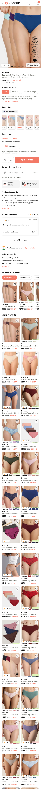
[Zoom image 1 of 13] (20, 37)
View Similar (34, 65)
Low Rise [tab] (15, 92)
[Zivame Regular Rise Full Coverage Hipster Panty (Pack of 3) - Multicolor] (11, 431)
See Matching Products (10, 102)
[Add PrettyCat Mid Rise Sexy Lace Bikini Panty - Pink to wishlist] (36, 354)
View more (5, 208)
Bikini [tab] (6, 92)
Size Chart (12, 146)
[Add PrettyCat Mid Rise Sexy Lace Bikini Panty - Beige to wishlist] (17, 354)
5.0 (6, 65)
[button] (2, 3)
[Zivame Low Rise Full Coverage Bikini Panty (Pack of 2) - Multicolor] (26, 292)
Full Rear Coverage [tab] (29, 92)
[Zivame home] (12, 3)
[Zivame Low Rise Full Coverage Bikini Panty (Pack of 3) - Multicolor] (9, 292)
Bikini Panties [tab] (25, 277)
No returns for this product (32, 184)
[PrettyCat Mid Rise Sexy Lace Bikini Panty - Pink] (30, 363)
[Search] (28, 3)
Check (35, 172)
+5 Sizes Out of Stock (9, 138)
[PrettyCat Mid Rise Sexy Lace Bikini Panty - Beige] (11, 363)
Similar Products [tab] (9, 277)
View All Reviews (20, 240)
